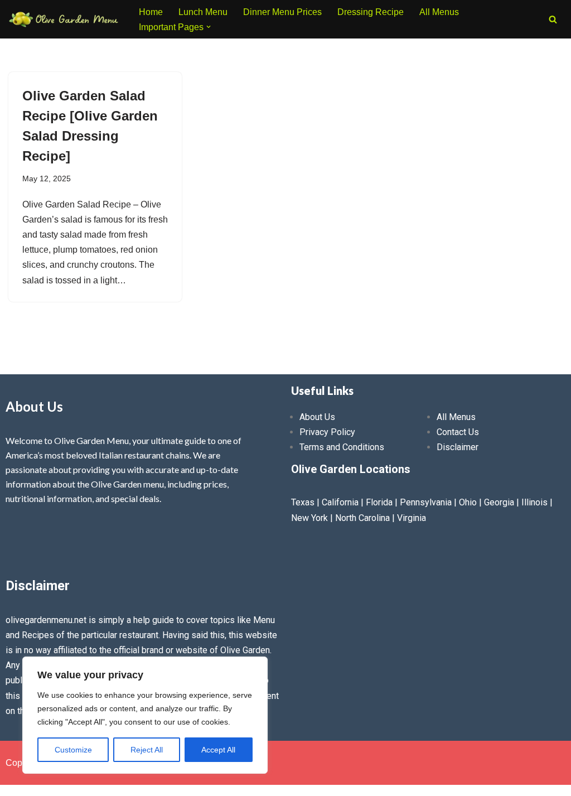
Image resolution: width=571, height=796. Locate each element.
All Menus (439, 12)
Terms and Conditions (341, 447)
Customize (73, 749)
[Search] (553, 19)
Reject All (146, 749)
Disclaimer (457, 447)
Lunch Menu (203, 12)
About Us (317, 417)
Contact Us (458, 432)
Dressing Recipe (370, 12)
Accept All (218, 749)
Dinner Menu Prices (282, 12)
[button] (208, 27)
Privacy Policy (327, 432)
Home (151, 12)
